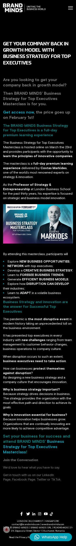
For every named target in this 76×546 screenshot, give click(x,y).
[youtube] (47, 514)
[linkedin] (35, 513)
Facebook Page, (24, 479)
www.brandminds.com (53, 524)
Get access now (18, 112)
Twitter (41, 479)
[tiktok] (53, 514)
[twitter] (29, 513)
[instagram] (41, 513)
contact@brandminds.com (26, 524)
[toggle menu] (70, 8)
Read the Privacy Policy (21, 537)
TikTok (56, 479)
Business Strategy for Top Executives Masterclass (33, 446)
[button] (51, 537)
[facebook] (23, 514)
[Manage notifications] (6, 529)
